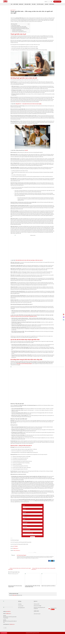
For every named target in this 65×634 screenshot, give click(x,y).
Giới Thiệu (15, 4)
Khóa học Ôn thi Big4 (37, 605)
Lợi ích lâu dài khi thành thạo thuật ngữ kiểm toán (19, 27)
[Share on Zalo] (50, 561)
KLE (11, 4)
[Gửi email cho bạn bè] (52, 561)
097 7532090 (15, 546)
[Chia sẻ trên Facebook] (49, 561)
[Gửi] (51, 1)
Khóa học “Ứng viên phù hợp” (17, 29)
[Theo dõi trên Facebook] (4, 628)
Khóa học (21, 4)
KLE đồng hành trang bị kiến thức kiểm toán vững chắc (20, 28)
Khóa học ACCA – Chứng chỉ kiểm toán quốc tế (19, 31)
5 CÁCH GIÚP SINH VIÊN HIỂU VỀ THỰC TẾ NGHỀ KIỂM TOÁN (32, 586)
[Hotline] (63, 314)
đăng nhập (14, 595)
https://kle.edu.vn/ (17, 550)
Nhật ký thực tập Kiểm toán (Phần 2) (48, 585)
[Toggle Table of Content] (28, 24)
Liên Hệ (46, 4)
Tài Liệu (33, 4)
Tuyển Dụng (51, 4)
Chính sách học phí (37, 613)
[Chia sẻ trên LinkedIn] (53, 561)
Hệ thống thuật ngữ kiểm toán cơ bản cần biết (19, 26)
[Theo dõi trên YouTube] (5, 628)
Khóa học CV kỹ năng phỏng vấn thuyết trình (39, 608)
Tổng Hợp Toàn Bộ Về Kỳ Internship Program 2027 (15, 586)
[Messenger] (63, 317)
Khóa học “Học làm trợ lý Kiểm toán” (18, 30)
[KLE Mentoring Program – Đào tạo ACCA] (6, 1)
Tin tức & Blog (40, 4)
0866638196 (4, 632)
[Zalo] (63, 319)
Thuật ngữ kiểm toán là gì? (16, 25)
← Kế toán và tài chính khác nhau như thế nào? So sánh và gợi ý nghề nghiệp (19, 569)
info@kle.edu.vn (15, 548)
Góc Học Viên (27, 4)
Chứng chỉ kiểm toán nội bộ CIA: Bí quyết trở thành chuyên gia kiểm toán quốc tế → (43, 569)
